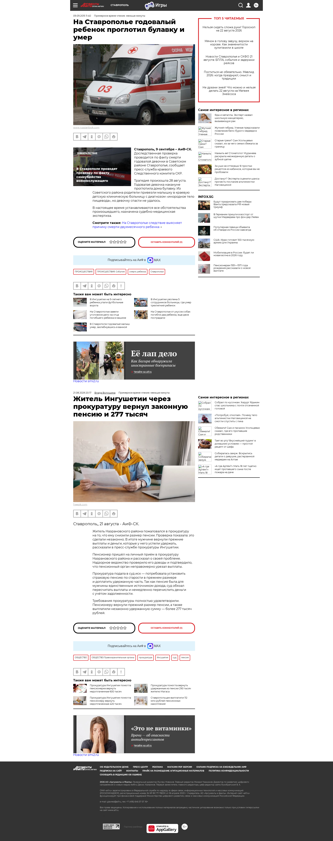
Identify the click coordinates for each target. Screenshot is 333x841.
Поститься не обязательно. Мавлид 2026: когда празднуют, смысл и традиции (229, 75)
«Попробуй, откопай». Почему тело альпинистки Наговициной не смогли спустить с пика (236, 418)
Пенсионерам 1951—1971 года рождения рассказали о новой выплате (232, 268)
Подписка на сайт (111, 771)
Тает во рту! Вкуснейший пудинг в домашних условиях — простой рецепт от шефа (235, 443)
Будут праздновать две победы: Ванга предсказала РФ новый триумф (233, 204)
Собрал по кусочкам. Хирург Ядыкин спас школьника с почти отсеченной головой (237, 405)
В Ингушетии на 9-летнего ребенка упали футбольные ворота (106, 302)
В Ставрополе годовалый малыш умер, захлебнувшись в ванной (110, 326)
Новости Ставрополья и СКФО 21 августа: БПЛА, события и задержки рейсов (229, 60)
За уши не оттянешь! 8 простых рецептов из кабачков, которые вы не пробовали (237, 169)
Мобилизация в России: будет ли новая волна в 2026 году (234, 254)
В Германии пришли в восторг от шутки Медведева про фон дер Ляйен (236, 216)
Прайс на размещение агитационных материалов (173, 771)
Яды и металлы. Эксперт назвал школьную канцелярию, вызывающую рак (234, 118)
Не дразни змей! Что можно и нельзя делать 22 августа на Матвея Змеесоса (229, 91)
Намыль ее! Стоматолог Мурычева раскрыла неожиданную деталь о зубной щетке (235, 156)
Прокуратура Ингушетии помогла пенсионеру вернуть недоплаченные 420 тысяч (110, 700)
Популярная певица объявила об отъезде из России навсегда (232, 228)
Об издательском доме (114, 767)
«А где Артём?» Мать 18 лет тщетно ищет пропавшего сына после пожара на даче (235, 469)
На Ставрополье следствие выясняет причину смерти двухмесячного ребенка (137, 225)
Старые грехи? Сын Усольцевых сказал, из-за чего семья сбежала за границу (236, 143)
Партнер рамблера (133, 827)
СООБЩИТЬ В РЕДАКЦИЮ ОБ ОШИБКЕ (121, 774)
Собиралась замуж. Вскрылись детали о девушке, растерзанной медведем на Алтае (234, 456)
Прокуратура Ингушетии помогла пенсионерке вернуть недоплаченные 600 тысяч (110, 688)
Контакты (132, 771)
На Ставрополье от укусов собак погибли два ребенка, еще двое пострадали (170, 314)
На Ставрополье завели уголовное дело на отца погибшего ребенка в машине (108, 314)
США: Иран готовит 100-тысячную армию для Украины (234, 241)
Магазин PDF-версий (179, 767)
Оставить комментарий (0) (166, 242)
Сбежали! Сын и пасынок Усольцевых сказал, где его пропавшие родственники (237, 430)
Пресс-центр (140, 767)
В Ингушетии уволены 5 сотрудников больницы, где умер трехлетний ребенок (171, 302)
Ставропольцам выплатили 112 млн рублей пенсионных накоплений (169, 700)
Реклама (157, 767)
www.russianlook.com (86, 127)
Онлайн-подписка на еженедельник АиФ (221, 767)
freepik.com (80, 504)
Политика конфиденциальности (229, 771)
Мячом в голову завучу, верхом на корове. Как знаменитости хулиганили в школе (229, 44)
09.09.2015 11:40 (82, 15)
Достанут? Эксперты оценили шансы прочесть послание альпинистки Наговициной (237, 181)
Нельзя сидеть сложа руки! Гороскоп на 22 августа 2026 (229, 29)
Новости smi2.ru (86, 381)
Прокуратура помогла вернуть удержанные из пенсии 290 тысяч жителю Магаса (171, 688)
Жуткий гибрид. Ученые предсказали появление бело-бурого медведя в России (237, 130)
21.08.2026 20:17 (82, 392)
